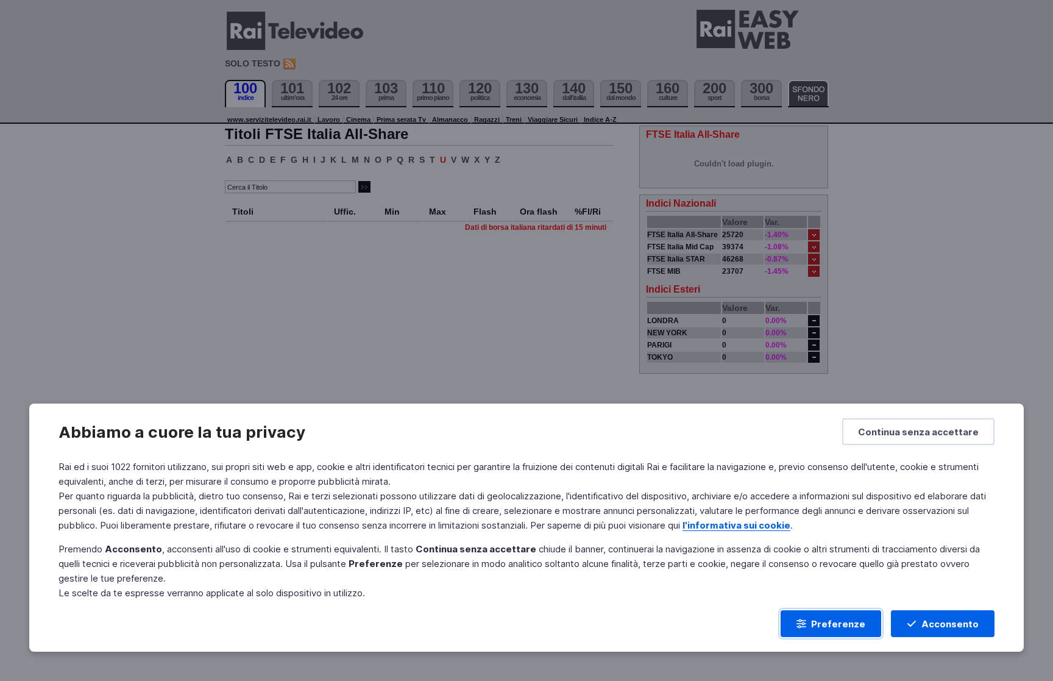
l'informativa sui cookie (736, 525)
